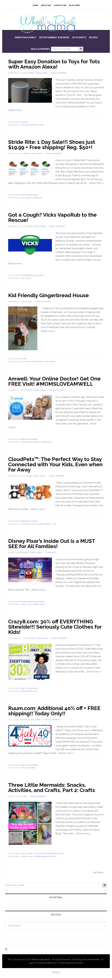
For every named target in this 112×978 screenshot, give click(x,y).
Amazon (24, 122)
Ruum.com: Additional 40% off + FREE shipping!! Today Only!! (54, 710)
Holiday (27, 362)
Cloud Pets (26, 524)
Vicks (28, 278)
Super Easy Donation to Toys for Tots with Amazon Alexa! (54, 64)
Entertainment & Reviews (32, 275)
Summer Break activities (44, 856)
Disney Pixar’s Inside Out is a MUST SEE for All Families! (51, 543)
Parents (47, 524)
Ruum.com (30, 768)
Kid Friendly (37, 362)
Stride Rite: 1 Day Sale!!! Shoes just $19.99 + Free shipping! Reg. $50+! (51, 144)
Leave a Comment (59, 73)
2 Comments (50, 552)
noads (40, 524)
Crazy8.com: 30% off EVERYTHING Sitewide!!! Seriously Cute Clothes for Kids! (55, 626)
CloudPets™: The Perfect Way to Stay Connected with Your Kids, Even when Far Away (55, 464)
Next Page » (98, 872)
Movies (35, 604)
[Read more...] (15, 110)
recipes (52, 362)
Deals (23, 195)
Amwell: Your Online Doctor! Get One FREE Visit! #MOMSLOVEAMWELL (54, 381)
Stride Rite (37, 198)
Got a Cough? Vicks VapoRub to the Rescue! (52, 217)
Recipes (23, 359)
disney (24, 604)
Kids (42, 125)
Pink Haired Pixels (91, 959)
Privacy (56, 972)
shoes (28, 198)
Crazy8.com (26, 691)
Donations (34, 125)
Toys (54, 524)
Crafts (23, 854)
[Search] (81, 49)
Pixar (42, 604)
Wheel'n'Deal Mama (41, 959)
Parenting (46, 442)
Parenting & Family (29, 439)
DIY (22, 362)
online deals (32, 195)
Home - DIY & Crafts (37, 854)
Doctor (24, 442)
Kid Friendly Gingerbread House (48, 295)
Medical (37, 442)
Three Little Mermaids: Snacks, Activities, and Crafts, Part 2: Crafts (51, 787)
